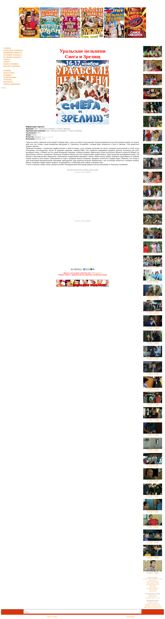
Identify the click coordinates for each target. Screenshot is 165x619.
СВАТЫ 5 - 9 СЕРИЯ (152, 155)
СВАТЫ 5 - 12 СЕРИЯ (153, 113)
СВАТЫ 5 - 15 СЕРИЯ (153, 72)
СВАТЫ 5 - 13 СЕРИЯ (153, 100)
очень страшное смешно (152, 583)
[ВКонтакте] (84, 269)
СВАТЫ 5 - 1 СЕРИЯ (152, 267)
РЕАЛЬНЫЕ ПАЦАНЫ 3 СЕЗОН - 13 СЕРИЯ (152, 389)
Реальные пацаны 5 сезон (152, 597)
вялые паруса (152, 585)
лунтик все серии (152, 601)
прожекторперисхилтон (152, 584)
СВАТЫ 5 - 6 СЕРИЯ (152, 197)
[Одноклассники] (89, 269)
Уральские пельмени (47, 137)
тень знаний (153, 587)
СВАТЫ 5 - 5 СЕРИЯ (152, 211)
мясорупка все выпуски (152, 588)
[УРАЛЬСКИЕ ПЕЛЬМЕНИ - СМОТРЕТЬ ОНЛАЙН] (29, 37)
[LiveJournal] (93, 269)
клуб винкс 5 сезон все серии (153, 606)
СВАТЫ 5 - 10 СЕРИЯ (153, 141)
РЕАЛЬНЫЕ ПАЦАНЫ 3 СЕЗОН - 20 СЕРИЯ (152, 282)
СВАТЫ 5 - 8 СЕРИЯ (152, 169)
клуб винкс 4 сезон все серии (153, 604)
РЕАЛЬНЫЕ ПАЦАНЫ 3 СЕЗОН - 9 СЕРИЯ (152, 450)
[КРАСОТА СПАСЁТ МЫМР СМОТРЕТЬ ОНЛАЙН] (92, 37)
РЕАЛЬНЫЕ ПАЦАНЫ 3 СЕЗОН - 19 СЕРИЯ (152, 297)
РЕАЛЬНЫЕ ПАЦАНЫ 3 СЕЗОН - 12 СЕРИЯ (152, 404)
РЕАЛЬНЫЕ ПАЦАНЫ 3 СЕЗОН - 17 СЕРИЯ (152, 327)
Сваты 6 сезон (152, 596)
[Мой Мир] (91, 269)
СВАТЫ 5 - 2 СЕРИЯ (152, 253)
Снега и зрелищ (152, 589)
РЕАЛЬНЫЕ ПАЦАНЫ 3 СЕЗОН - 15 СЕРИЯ (152, 358)
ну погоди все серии (152, 603)
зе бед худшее (152, 580)
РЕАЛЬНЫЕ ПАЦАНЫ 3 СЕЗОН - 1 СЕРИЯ (152, 572)
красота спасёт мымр (152, 581)
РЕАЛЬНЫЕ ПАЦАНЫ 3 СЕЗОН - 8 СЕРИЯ (152, 465)
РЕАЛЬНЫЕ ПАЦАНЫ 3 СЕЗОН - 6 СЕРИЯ (152, 496)
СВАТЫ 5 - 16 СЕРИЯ (153, 58)
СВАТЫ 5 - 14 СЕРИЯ (153, 86)
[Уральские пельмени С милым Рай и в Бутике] (70, 37)
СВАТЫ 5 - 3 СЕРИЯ (152, 239)
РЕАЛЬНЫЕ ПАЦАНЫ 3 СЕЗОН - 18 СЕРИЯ (152, 312)
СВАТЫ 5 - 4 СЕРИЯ (152, 225)
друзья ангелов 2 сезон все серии (153, 607)
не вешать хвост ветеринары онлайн (152, 578)
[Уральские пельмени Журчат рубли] (50, 37)
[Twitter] (86, 269)
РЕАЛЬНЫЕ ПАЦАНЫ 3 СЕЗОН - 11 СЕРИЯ (152, 419)
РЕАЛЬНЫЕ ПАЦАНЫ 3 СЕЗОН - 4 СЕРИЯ (152, 526)
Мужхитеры (96, 273)
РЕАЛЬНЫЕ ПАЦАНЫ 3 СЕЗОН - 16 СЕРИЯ (152, 343)
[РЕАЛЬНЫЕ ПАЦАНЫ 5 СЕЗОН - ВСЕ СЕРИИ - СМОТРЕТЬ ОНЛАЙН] (114, 37)
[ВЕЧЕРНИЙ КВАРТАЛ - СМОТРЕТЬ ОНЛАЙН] (135, 37)
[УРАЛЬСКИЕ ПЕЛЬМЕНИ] (82, 286)
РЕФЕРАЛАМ (130, 617)
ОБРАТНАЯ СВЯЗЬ (52, 617)
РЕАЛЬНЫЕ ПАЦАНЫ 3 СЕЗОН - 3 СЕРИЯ (152, 542)
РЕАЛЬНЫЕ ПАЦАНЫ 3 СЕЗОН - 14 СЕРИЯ (152, 373)
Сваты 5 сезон (152, 595)
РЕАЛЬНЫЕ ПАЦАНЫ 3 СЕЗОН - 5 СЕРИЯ (152, 511)
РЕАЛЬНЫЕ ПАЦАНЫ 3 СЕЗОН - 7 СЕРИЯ (152, 481)
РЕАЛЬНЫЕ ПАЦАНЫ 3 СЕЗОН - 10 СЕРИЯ (152, 435)
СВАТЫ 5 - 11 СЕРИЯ (153, 127)
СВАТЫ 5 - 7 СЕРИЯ (152, 183)
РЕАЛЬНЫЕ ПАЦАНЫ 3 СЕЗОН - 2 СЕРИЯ (152, 557)
